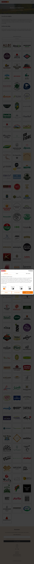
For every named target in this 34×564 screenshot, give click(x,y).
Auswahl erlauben (17, 292)
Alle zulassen (28, 292)
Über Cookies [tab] (28, 273)
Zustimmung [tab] (6, 273)
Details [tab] (17, 273)
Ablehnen (6, 292)
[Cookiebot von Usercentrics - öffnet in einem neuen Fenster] (29, 271)
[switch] (13, 288)
